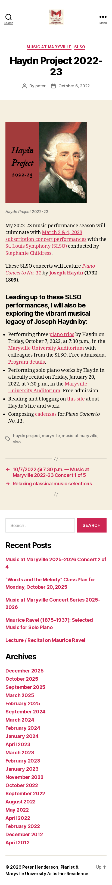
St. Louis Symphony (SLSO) (36, 246)
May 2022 (17, 810)
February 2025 (22, 703)
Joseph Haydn (66, 273)
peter (40, 85)
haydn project (26, 435)
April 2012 (17, 842)
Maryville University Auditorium (46, 348)
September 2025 (25, 687)
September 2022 (25, 793)
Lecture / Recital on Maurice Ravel (45, 640)
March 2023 (19, 752)
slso (17, 441)
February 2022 (22, 826)
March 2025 (19, 695)
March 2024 (19, 720)
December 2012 (24, 834)
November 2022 (24, 777)
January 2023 (22, 769)
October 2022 (21, 785)
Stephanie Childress (28, 253)
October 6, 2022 (74, 85)
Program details (26, 362)
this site (76, 399)
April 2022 (17, 818)
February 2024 (22, 728)
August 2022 (20, 802)
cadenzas (46, 414)
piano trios (61, 334)
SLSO (79, 46)
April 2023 (17, 744)
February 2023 (22, 761)
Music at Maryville (49, 46)
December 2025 (24, 671)
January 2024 (22, 736)
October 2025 (21, 679)
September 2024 (25, 711)
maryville (51, 435)
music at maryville (79, 435)
